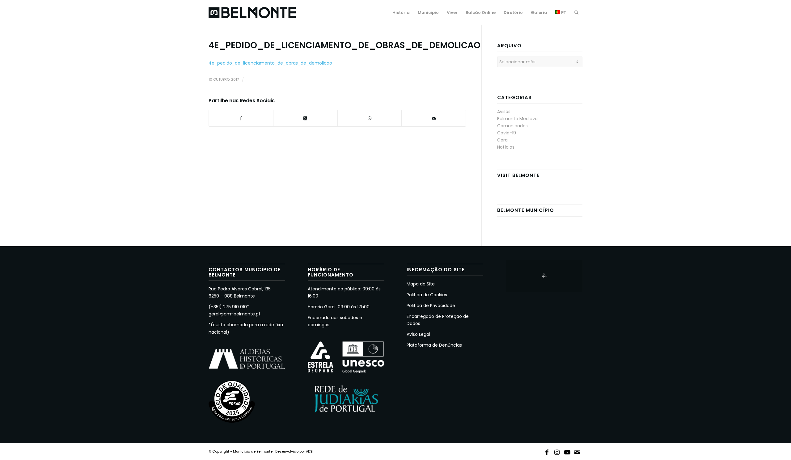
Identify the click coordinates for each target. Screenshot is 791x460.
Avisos (503, 111)
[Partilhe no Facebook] (241, 118)
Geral (503, 140)
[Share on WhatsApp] (370, 118)
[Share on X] (305, 118)
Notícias (505, 147)
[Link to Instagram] (557, 451)
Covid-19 (506, 133)
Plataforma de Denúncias (434, 345)
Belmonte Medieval (518, 119)
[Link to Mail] (577, 451)
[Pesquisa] (576, 12)
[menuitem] (401, 12)
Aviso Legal (418, 334)
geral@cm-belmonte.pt (234, 314)
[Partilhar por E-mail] (434, 118)
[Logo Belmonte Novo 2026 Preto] (252, 12)
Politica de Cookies (427, 295)
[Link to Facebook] (547, 451)
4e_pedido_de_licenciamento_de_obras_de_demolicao (270, 63)
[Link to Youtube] (567, 451)
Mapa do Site (421, 284)
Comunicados (512, 126)
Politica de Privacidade (431, 305)
